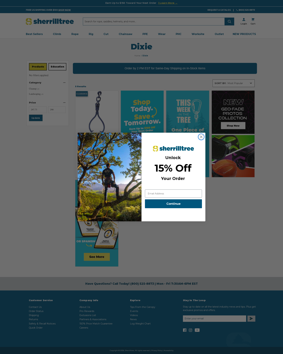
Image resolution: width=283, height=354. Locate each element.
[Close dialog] (201, 137)
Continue (173, 204)
